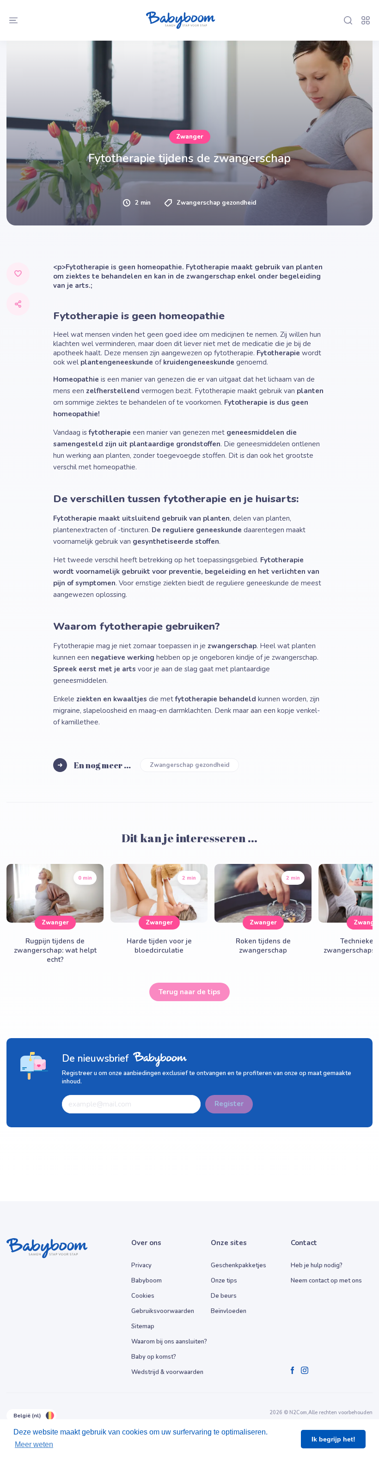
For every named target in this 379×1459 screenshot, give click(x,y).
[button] (106, 553)
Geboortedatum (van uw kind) (78, 456)
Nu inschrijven (189, 635)
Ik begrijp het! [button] (333, 1439)
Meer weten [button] (34, 1444)
